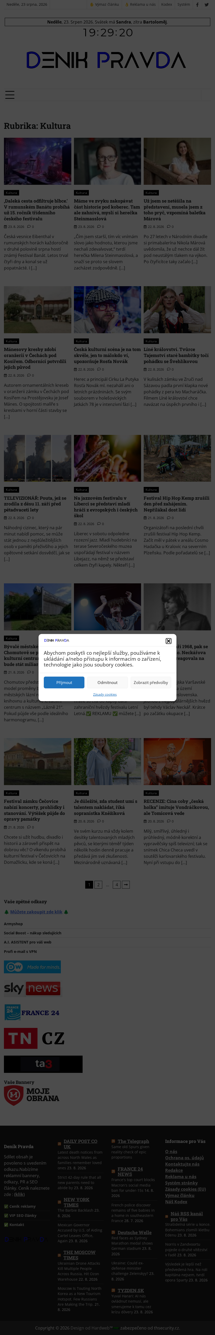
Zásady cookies (105, 694)
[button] (168, 641)
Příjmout (64, 682)
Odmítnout (107, 682)
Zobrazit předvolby (151, 682)
